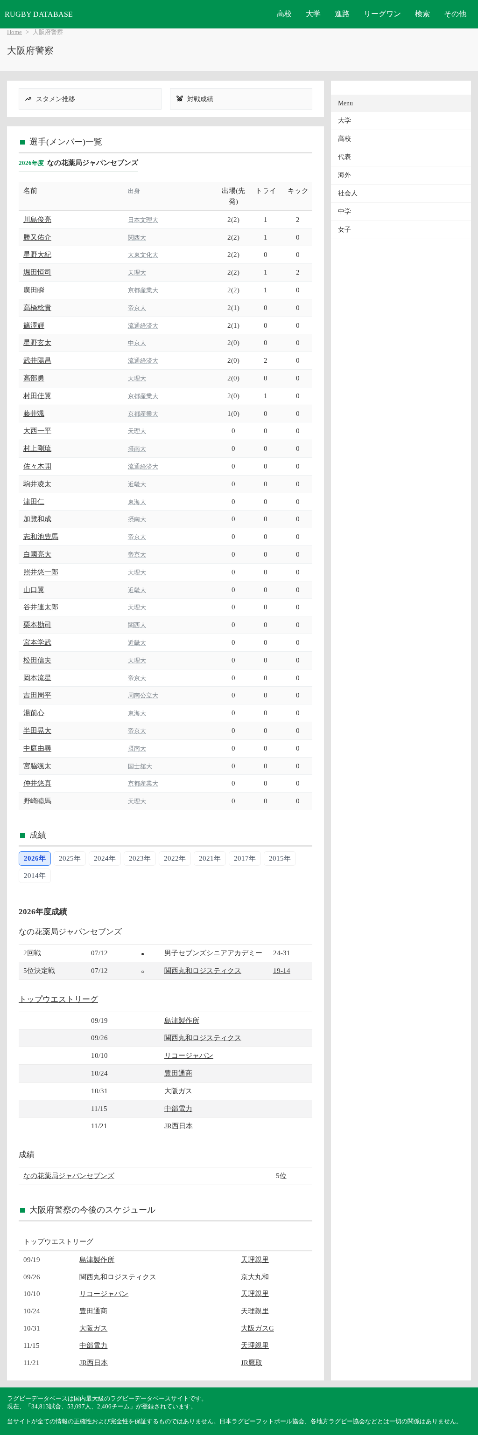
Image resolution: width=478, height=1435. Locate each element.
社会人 (348, 193)
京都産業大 (143, 290)
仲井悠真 (37, 783)
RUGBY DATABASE (39, 14)
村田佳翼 (37, 396)
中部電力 (178, 1108)
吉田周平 (37, 695)
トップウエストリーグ (58, 999)
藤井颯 (33, 413)
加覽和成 (37, 519)
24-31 (281, 953)
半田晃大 (37, 730)
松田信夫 (37, 660)
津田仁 (33, 501)
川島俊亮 (37, 219)
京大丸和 (255, 1277)
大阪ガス (178, 1091)
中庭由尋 (37, 748)
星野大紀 (37, 254)
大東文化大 (143, 254)
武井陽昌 (37, 360)
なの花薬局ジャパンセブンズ (70, 931)
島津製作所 (181, 1020)
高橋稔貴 (37, 307)
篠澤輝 (33, 325)
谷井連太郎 (40, 607)
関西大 (137, 237)
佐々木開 (37, 466)
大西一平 (37, 431)
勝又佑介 (37, 237)
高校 (284, 14)
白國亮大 (37, 554)
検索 (422, 14)
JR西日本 (178, 1126)
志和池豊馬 (40, 536)
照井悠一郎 (40, 572)
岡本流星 (37, 678)
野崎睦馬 (37, 801)
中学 (344, 211)
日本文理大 (143, 219)
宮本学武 (37, 642)
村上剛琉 (37, 448)
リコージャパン (188, 1055)
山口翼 (33, 589)
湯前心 (33, 713)
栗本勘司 (37, 624)
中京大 (137, 342)
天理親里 (255, 1259)
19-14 (281, 970)
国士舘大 (140, 766)
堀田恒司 (37, 272)
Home (14, 32)
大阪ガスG (257, 1328)
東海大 (137, 501)
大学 (313, 14)
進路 (342, 14)
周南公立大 (143, 695)
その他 (455, 14)
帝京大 (137, 307)
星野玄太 (37, 342)
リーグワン (382, 14)
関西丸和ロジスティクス (202, 970)
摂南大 (137, 448)
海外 (344, 175)
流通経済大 (143, 325)
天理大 (137, 272)
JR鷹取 (251, 1362)
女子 (344, 229)
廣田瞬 (33, 290)
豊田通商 (178, 1073)
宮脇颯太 (37, 766)
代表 (344, 156)
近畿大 (137, 484)
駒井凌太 (37, 484)
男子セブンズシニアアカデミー (213, 953)
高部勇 (33, 378)
